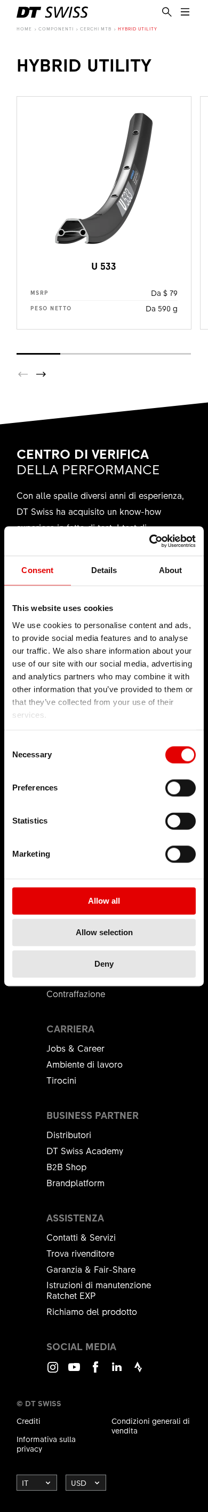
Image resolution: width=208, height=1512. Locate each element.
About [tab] (170, 570)
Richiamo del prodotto (91, 1311)
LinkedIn (116, 1372)
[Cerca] (167, 12)
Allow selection (104, 932)
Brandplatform (75, 1182)
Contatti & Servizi (81, 1237)
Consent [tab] (37, 570)
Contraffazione (75, 993)
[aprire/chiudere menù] (185, 12)
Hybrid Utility (137, 29)
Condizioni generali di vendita (150, 1425)
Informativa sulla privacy (46, 1443)
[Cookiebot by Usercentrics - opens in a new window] (149, 541)
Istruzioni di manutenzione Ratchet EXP (98, 1290)
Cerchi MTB (95, 29)
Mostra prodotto (104, 212)
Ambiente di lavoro (84, 1064)
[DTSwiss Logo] (52, 12)
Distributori (68, 1134)
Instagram (52, 1372)
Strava (138, 1372)
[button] (41, 374)
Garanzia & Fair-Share (90, 1269)
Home (24, 29)
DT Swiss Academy (84, 1150)
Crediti (29, 1420)
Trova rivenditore (80, 1253)
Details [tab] (104, 570)
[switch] (180, 787)
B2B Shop (66, 1166)
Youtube (74, 1372)
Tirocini (61, 1080)
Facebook (95, 1372)
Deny (104, 963)
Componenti (56, 29)
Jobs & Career (75, 1048)
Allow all (104, 900)
